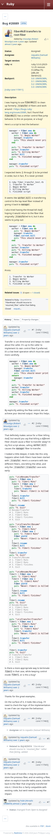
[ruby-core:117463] (42, 719)
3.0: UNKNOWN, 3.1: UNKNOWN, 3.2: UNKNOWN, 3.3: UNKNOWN (39, 82)
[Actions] (47, 299)
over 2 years (19, 41)
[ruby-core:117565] (42, 763)
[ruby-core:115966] (42, 424)
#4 (33, 718)
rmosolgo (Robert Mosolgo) (12, 425)
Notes (16, 319)
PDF (42, 826)
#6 (33, 762)
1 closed (35, 292)
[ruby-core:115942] (42, 331)
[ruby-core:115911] (14, 89)
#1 (33, 329)
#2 (33, 423)
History (7, 319)
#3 (33, 684)
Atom (48, 826)
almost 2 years (11, 44)
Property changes (30, 319)
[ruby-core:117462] (42, 686)
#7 (48, 802)
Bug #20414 (25, 299)
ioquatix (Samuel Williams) (39, 56)
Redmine (18, 833)
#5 (48, 738)
